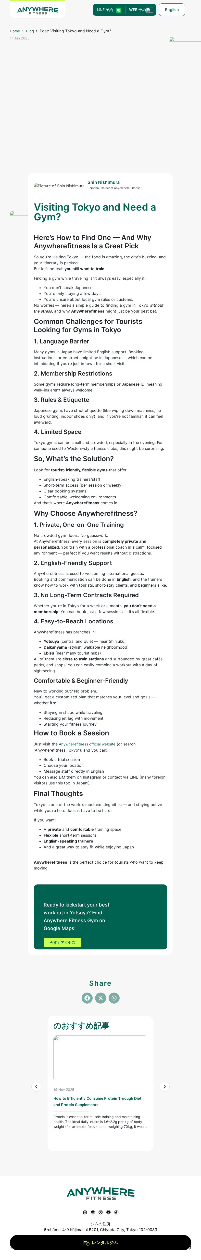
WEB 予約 (137, 9)
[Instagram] (85, 1212)
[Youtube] (108, 1212)
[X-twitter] (101, 1212)
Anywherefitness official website (87, 744)
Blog (30, 31)
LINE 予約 (105, 9)
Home (15, 31)
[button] (87, 998)
